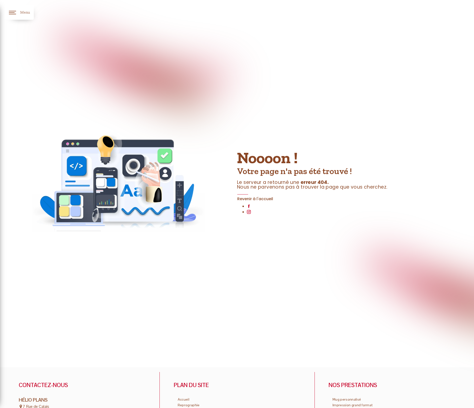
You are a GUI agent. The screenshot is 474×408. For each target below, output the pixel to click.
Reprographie (189, 405)
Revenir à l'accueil (255, 199)
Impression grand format (353, 405)
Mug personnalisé (347, 399)
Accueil (183, 399)
